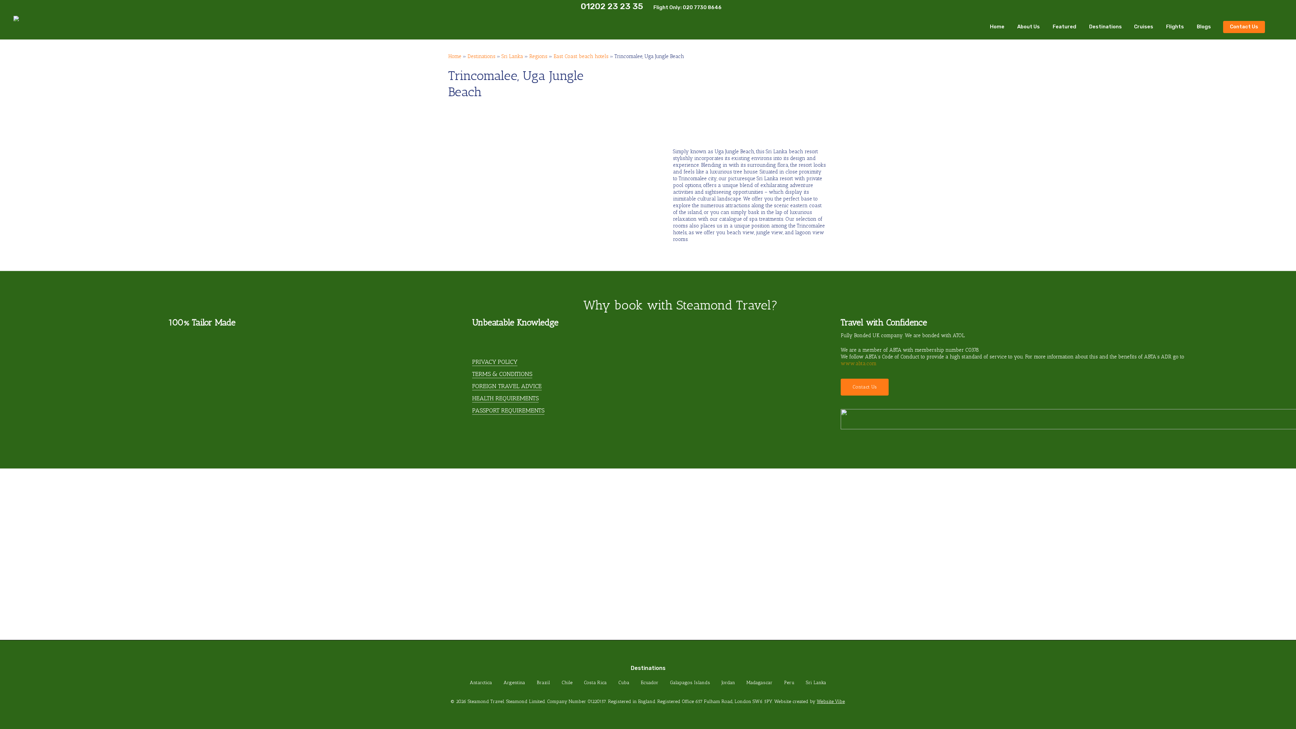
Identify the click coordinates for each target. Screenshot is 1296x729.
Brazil (543, 682)
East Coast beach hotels (581, 56)
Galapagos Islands (690, 682)
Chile (567, 682)
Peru (789, 682)
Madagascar (760, 682)
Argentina (514, 682)
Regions (538, 56)
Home (454, 56)
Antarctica (481, 682)
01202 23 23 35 (612, 6)
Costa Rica (595, 682)
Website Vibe (831, 701)
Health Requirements (505, 398)
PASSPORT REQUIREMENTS (508, 410)
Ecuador (649, 682)
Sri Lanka (512, 56)
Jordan (728, 682)
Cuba (623, 682)
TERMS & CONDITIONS (502, 374)
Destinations (481, 56)
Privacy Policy (494, 362)
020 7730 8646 (702, 7)
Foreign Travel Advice (507, 386)
